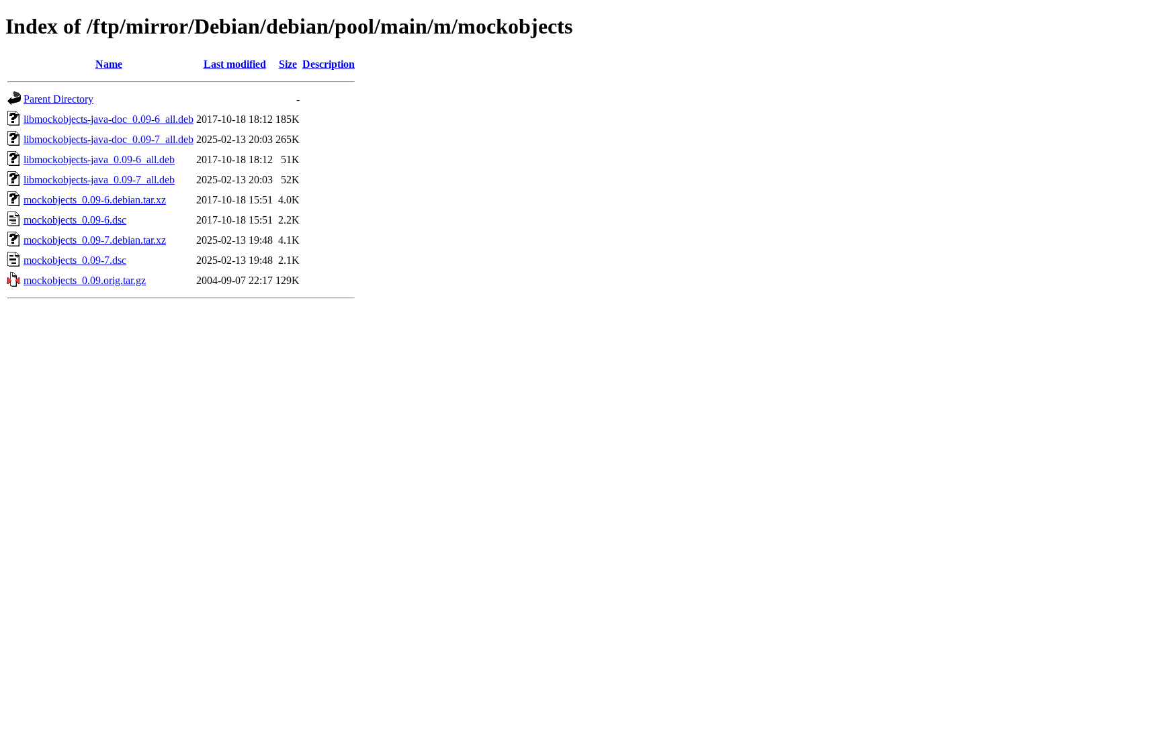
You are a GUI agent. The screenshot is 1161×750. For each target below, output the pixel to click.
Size (288, 64)
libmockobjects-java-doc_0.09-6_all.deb (109, 119)
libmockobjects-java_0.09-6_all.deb (99, 159)
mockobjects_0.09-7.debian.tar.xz (95, 240)
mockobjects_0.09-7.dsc (75, 260)
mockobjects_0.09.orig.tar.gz (85, 280)
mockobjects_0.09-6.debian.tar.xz (95, 199)
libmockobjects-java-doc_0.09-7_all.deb (109, 139)
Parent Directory (58, 99)
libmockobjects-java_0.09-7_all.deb (99, 179)
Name (108, 64)
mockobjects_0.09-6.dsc (75, 220)
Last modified (235, 64)
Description (328, 64)
